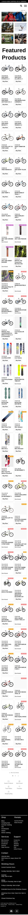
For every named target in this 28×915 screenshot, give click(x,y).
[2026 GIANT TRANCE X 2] (20, 114)
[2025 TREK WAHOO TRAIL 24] (7, 706)
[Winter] (21, 25)
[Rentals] (7, 36)
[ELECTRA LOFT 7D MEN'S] (7, 508)
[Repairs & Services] (21, 36)
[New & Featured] (14, 14)
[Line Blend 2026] (7, 348)
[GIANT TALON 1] (7, 206)
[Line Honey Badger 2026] (7, 370)
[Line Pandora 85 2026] (20, 322)
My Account (19, 783)
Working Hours (7, 864)
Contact (4, 853)
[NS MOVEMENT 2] (20, 461)
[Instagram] (17, 911)
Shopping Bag (8, 793)
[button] (24, 13)
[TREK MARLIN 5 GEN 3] (20, 206)
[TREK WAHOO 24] (7, 160)
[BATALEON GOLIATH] (7, 393)
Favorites (19, 788)
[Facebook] (11, 911)
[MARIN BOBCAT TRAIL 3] (20, 183)
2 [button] (15, 775)
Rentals (17, 817)
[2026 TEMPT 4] (7, 183)
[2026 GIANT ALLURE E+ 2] (20, 68)
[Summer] (7, 25)
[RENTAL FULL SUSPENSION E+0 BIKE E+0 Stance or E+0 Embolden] (7, 322)
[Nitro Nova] (7, 439)
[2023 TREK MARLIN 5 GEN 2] (7, 683)
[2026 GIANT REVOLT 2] (7, 114)
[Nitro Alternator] (20, 439)
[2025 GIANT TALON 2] (20, 160)
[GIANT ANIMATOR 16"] (20, 137)
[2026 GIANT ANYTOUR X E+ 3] (7, 91)
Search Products (8, 783)
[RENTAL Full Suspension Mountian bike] (20, 251)
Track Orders (8, 788)
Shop (3, 817)
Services (5, 837)
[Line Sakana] (20, 348)
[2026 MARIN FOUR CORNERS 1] (20, 91)
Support (17, 837)
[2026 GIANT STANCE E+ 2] (7, 68)
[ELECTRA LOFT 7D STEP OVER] (7, 137)
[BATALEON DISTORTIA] (20, 393)
